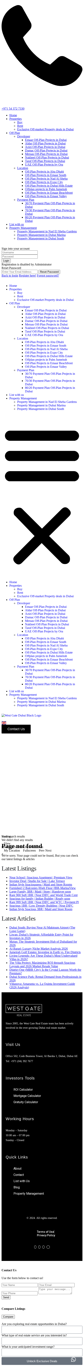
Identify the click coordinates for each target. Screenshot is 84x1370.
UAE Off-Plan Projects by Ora (44, 164)
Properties (15, 118)
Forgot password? (48, 275)
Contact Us (16, 729)
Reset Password (49, 271)
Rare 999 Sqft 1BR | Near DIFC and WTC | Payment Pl (44, 902)
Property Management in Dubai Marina (41, 235)
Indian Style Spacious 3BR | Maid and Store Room (40, 909)
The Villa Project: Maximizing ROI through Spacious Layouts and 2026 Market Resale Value (42, 964)
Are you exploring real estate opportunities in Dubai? (34, 1324)
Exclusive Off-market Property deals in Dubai (45, 129)
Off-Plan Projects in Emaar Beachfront (49, 192)
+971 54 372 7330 (13, 108)
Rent (20, 125)
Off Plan (14, 132)
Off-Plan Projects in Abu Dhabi (44, 171)
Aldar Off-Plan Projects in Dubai (45, 143)
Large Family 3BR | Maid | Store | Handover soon (40, 891)
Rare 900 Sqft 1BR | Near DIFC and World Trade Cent (43, 895)
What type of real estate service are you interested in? (34, 1335)
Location (22, 168)
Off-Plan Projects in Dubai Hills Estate (49, 185)
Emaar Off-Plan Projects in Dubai (46, 140)
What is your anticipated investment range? (28, 1346)
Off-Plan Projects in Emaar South (45, 175)
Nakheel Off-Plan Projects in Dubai (47, 157)
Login (6, 260)
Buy (19, 122)
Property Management (23, 228)
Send (6, 1297)
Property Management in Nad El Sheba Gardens (47, 231)
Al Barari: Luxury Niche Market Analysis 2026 (38, 948)
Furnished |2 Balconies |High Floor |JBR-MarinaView (42, 888)
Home (13, 115)
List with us (16, 224)
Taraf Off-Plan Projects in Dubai (45, 161)
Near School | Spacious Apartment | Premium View (40, 877)
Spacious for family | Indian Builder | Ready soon (39, 898)
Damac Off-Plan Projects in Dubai (46, 150)
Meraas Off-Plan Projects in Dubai (46, 154)
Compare (8, 1316)
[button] (42, 495)
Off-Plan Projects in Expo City (44, 182)
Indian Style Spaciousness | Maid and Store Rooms (40, 884)
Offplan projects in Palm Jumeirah (46, 189)
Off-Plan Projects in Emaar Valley (46, 196)
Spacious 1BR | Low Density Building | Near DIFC (41, 905)
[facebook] (35, 1247)
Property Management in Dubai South (40, 238)
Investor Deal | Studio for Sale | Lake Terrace (37, 881)
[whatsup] (39, 1247)
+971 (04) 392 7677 (22, 1061)
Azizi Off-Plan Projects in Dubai (45, 147)
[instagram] (48, 1247)
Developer (23, 136)
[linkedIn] (43, 1247)
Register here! (27, 275)
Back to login (10, 275)
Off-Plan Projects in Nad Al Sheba (46, 178)
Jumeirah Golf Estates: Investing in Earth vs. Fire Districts (45, 952)
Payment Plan (25, 199)
